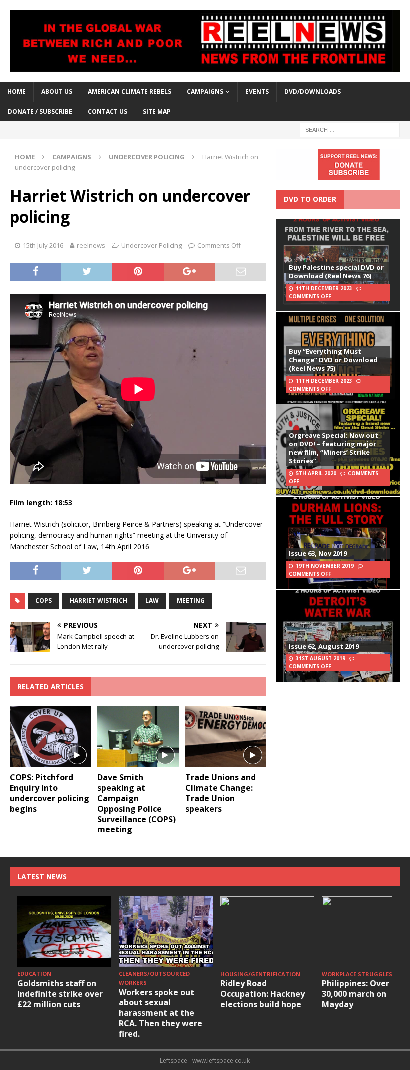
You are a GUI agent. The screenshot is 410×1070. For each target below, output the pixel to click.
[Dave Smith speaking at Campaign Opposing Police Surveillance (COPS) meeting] (138, 736)
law (152, 600)
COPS (44, 600)
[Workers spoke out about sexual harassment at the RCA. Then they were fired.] (166, 931)
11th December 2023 (324, 288)
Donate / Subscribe (40, 111)
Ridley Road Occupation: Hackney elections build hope (262, 994)
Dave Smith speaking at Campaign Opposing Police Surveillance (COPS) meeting (137, 803)
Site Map (157, 111)
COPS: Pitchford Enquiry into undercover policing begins (50, 793)
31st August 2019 (321, 658)
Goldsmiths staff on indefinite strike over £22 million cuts (60, 994)
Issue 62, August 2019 (324, 646)
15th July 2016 (43, 245)
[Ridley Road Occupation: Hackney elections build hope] (267, 931)
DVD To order (310, 199)
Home (17, 91)
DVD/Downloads (312, 91)
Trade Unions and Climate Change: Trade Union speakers (221, 793)
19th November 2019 (325, 565)
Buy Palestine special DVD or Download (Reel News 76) (336, 271)
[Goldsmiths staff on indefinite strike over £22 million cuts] (65, 931)
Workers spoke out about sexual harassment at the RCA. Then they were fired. (160, 1013)
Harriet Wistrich (99, 600)
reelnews (91, 245)
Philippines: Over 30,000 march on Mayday (356, 994)
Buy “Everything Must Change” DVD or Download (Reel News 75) (333, 360)
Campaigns (72, 156)
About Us (57, 91)
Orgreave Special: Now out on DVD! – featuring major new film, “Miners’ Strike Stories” (333, 448)
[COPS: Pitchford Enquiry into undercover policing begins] (51, 736)
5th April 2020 (316, 473)
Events (257, 91)
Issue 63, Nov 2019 (318, 553)
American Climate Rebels (130, 91)
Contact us (108, 111)
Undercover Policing (152, 245)
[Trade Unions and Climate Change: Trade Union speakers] (226, 736)
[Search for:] (350, 129)
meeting (191, 600)
